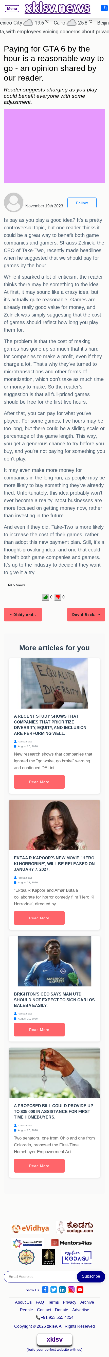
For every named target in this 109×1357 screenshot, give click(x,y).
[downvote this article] (58, 597)
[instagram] (71, 1289)
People (26, 1310)
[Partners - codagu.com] (76, 1226)
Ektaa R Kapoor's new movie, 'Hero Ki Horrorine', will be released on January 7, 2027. (54, 863)
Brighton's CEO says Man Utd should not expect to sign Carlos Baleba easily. (54, 1000)
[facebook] (45, 1289)
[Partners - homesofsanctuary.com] (50, 1256)
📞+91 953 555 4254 (55, 1317)
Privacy (69, 1302)
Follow (82, 203)
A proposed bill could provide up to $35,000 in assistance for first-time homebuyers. (53, 1111)
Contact (44, 1310)
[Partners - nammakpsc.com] (29, 1241)
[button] (10, 12)
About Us (23, 1302)
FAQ (40, 1302)
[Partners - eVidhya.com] (31, 1226)
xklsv (55, 1339)
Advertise (80, 1310)
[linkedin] (62, 1289)
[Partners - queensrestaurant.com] (27, 1256)
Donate (61, 1310)
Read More (39, 782)
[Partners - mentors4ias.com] (73, 1241)
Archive (87, 1302)
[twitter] (53, 1289)
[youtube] (80, 1289)
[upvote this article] (45, 597)
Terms (53, 1302)
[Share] (104, 8)
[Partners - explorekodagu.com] (76, 1256)
